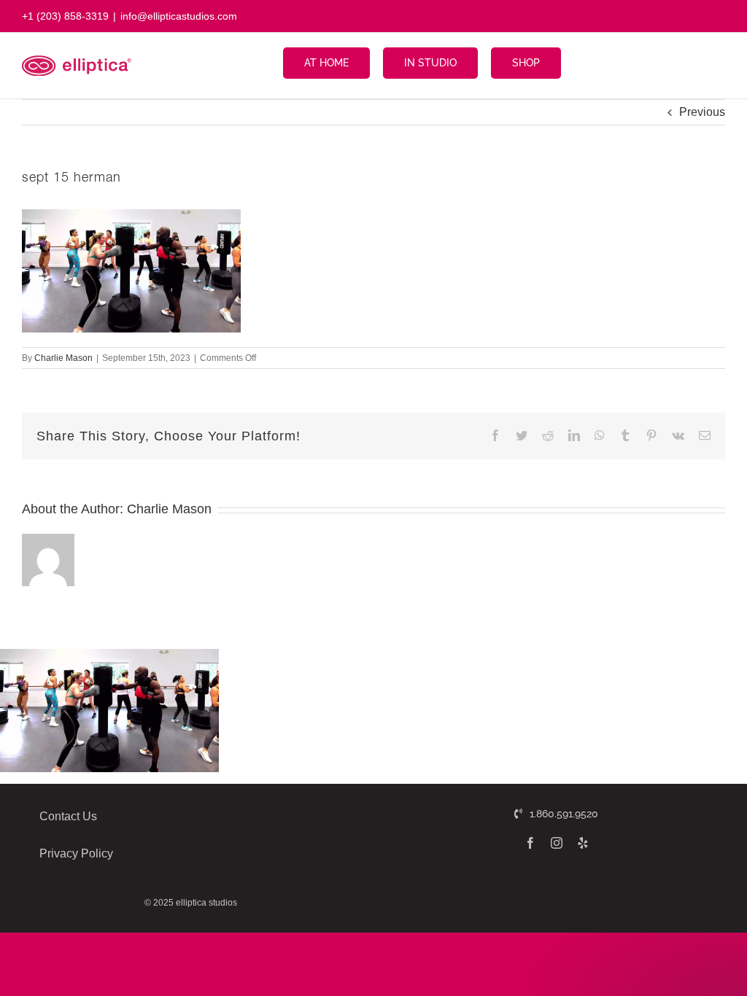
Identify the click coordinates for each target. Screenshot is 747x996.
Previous (702, 112)
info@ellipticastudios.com (178, 16)
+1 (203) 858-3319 (65, 16)
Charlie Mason (63, 358)
